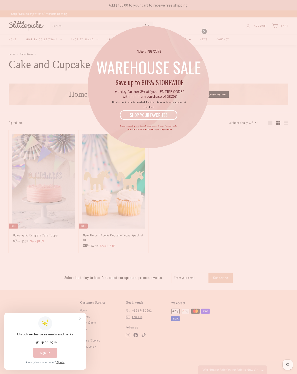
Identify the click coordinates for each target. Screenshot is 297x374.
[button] (204, 31)
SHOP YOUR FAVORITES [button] (149, 115)
